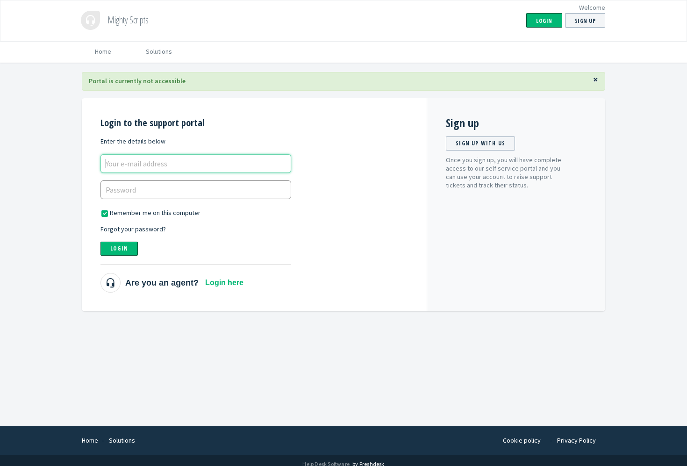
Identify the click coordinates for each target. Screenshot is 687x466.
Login (119, 248)
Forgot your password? (133, 229)
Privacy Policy (576, 440)
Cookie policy (522, 440)
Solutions (159, 51)
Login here (224, 283)
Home (103, 51)
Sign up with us (480, 143)
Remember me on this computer (155, 212)
